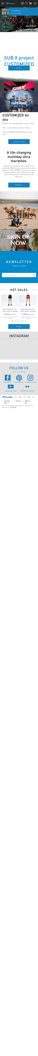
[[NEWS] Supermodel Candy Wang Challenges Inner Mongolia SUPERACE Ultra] (19, 216)
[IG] (30, 378)
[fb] (7, 378)
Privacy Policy (19, 405)
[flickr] (27, 387)
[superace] (11, 3)
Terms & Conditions (8, 405)
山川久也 (13, 407)
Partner (18, 401)
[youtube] (10, 387)
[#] (19, 378)
